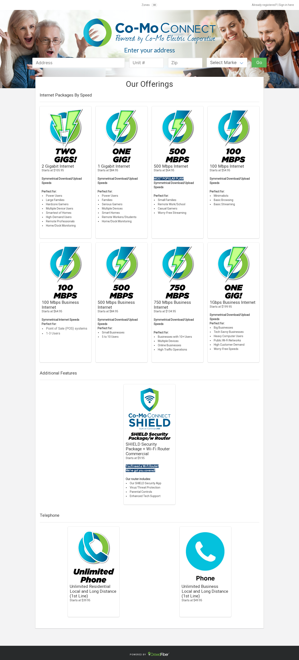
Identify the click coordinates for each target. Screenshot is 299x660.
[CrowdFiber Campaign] (149, 32)
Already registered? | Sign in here (273, 5)
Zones (146, 5)
